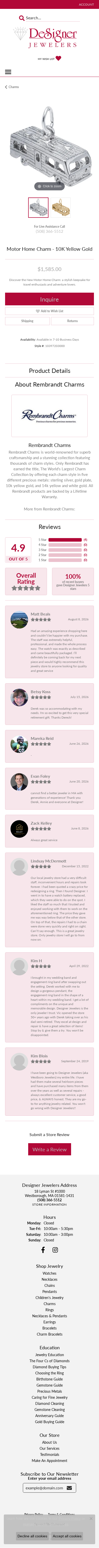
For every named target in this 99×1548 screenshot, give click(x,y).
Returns (72, 321)
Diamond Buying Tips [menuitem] (49, 1366)
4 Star (42, 545)
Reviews (50, 526)
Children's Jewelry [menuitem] (49, 1297)
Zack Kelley (41, 823)
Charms (14, 87)
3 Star (42, 550)
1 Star (42, 560)
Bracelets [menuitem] (49, 1327)
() (85, 540)
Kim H (36, 960)
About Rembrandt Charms (49, 384)
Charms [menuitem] (50, 1303)
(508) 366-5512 (49, 231)
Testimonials (49, 1454)
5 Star (42, 540)
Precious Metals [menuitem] (49, 1391)
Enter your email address (49, 1478)
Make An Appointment (49, 1460)
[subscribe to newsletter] (69, 1487)
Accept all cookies (67, 1536)
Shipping (27, 321)
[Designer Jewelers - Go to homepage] (49, 38)
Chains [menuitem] (49, 1285)
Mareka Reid (42, 738)
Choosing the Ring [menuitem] (49, 1372)
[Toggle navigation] (8, 72)
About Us (49, 1442)
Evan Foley (40, 776)
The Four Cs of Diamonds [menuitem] (49, 1360)
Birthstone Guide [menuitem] (49, 1378)
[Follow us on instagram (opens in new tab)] (55, 1250)
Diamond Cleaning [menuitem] (49, 1403)
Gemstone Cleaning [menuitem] (50, 1409)
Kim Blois (39, 1056)
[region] (49, 148)
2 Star (42, 555)
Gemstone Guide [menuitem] (50, 1385)
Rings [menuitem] (49, 1309)
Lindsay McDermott (48, 861)
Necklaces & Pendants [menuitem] (49, 1315)
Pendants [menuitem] (49, 1291)
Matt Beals (40, 614)
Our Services (49, 1448)
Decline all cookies (32, 1536)
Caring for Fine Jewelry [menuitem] (50, 1397)
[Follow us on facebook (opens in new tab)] (43, 1250)
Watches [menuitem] (49, 1273)
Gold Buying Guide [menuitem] (49, 1421)
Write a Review (49, 1149)
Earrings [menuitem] (49, 1321)
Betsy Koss (41, 691)
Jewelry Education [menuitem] (49, 1354)
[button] (86, 4)
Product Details (49, 370)
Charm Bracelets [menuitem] (49, 1334)
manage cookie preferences (45, 1524)
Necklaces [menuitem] (49, 1279)
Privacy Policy (70, 1519)
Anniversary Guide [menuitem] (49, 1415)
